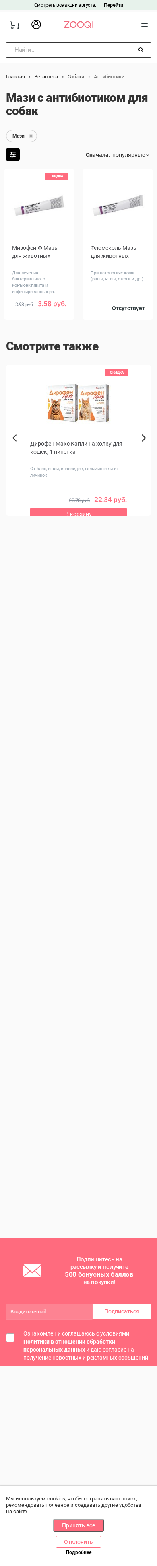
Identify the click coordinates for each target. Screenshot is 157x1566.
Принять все (78, 1525)
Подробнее (78, 1552)
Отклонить (78, 1542)
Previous (15, 452)
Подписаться (121, 1311)
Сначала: (98, 155)
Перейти (113, 5)
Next (146, 447)
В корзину (78, 514)
